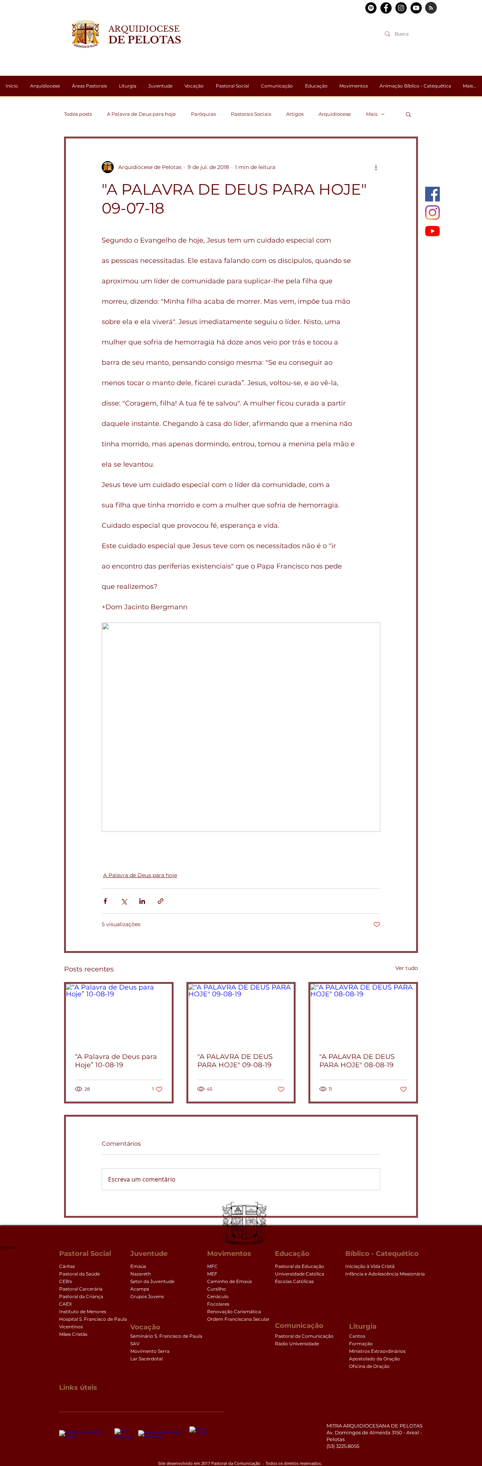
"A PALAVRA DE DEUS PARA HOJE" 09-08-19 (235, 1061)
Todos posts (78, 114)
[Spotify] (371, 8)
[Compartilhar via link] (160, 901)
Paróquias (203, 114)
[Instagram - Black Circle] (401, 8)
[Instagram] (432, 212)
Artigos (295, 114)
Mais (371, 114)
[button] (408, 114)
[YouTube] (432, 231)
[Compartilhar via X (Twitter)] (123, 901)
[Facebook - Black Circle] (386, 8)
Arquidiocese (335, 114)
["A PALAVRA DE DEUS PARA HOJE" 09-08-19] (241, 1013)
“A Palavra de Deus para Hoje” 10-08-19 (116, 1061)
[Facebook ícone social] (432, 194)
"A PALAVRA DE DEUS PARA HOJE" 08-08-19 (357, 1061)
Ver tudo (406, 968)
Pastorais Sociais (251, 114)
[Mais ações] (375, 167)
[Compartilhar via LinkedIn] (142, 901)
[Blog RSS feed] (431, 8)
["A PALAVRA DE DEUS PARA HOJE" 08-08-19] (363, 1013)
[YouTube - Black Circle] (416, 8)
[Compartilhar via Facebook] (105, 901)
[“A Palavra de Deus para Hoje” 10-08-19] (119, 1013)
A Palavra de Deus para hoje (141, 114)
